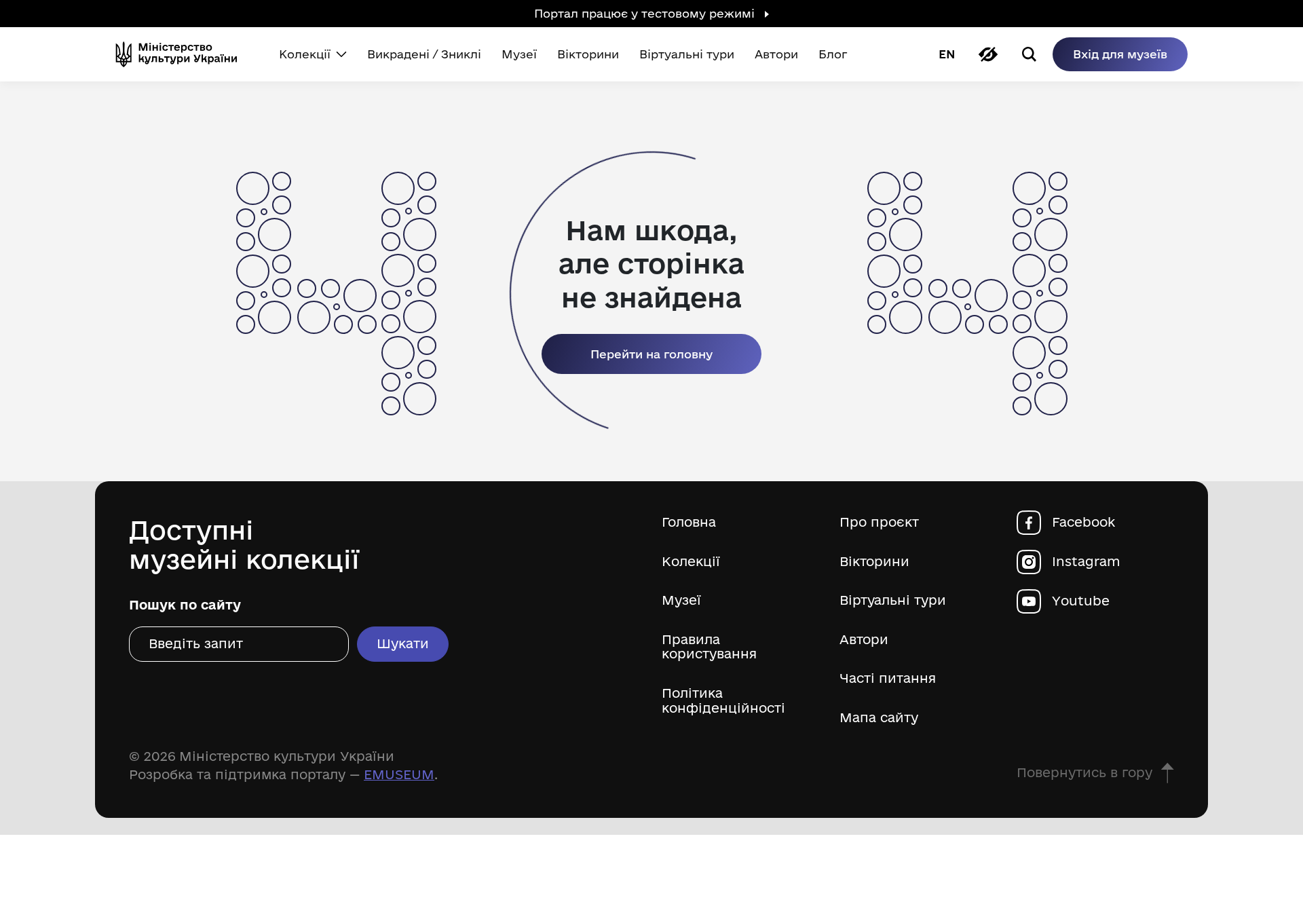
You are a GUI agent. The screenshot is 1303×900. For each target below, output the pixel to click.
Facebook (1083, 522)
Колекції (691, 562)
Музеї (681, 600)
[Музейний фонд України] (181, 54)
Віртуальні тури (892, 600)
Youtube (1081, 601)
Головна (689, 522)
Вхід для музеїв (1120, 54)
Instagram (1086, 562)
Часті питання (887, 678)
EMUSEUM (399, 774)
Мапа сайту (878, 718)
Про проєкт (879, 522)
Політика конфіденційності (723, 700)
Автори (863, 640)
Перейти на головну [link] (651, 354)
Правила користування (709, 647)
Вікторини (874, 562)
